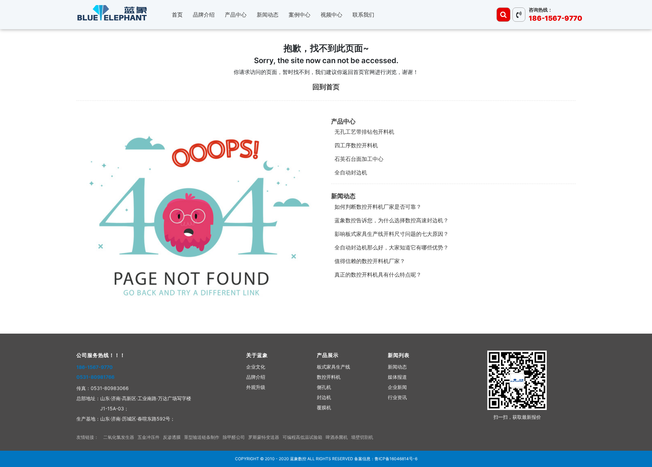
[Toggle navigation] (503, 14)
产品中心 (343, 121)
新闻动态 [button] (267, 14)
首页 (177, 14)
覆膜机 (324, 407)
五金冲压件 (149, 437)
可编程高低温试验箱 (302, 437)
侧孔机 (324, 387)
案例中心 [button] (299, 14)
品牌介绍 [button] (204, 14)
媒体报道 (397, 377)
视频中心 (331, 14)
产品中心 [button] (236, 14)
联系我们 (363, 14)
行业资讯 (397, 397)
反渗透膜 (172, 437)
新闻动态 (343, 196)
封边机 (324, 397)
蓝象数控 (298, 458)
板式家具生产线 (333, 367)
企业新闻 (397, 387)
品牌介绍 (255, 377)
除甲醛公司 (234, 437)
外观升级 (255, 387)
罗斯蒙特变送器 (263, 437)
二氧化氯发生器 (118, 437)
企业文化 (255, 367)
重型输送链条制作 (201, 437)
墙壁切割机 (362, 437)
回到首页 (326, 87)
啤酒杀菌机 (337, 437)
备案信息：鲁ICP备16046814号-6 (385, 458)
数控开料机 (329, 377)
